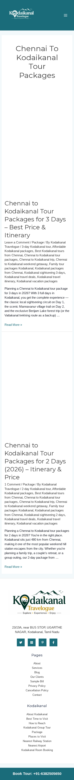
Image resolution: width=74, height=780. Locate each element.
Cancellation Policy (37, 690)
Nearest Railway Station (37, 741)
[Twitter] (21, 642)
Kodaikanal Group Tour (37, 727)
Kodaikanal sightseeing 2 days (44, 515)
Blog (37, 672)
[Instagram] (32, 642)
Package (38, 242)
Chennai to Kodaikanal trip (36, 259)
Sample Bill (37, 681)
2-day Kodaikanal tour (36, 489)
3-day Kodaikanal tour (36, 246)
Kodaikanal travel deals (20, 277)
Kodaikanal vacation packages (37, 281)
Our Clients (37, 676)
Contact (37, 694)
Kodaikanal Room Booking (37, 750)
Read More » (13, 324)
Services (37, 667)
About (37, 663)
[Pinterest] (42, 642)
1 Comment (12, 484)
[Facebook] (53, 642)
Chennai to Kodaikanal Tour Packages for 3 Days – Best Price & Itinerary (35, 219)
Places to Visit (37, 736)
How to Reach (37, 723)
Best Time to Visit (37, 718)
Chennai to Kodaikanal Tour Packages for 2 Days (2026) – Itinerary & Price (35, 461)
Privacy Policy (37, 685)
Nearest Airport (37, 745)
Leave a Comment (17, 242)
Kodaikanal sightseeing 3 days (44, 272)
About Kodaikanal (37, 714)
